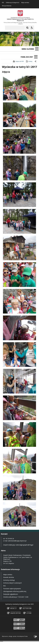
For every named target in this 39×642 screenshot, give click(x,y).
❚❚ (4, 43)
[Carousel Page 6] (28, 42)
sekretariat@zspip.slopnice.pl (17, 541)
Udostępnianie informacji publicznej (14, 591)
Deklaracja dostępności (12, 2)
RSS (3, 2)
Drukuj (30, 61)
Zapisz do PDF (20, 61)
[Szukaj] (27, 27)
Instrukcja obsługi (9, 580)
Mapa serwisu (25, 2)
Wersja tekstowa (6, 5)
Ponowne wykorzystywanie (12, 589)
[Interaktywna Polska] (35, 636)
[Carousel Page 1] (19, 42)
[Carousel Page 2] (21, 42)
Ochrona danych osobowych (12, 583)
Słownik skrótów (8, 577)
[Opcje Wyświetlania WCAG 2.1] (32, 27)
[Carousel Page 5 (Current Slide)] (27, 42)
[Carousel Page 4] (25, 42)
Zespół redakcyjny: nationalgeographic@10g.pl (18, 545)
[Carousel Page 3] (23, 42)
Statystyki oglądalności (10, 594)
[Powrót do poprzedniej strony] (35, 61)
